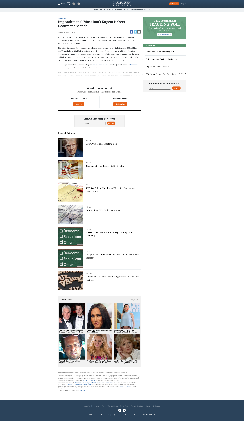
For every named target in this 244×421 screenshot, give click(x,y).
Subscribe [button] (174, 4)
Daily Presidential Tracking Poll (101, 143)
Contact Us (156, 406)
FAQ (103, 406)
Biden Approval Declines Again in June (163, 59)
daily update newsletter (89, 380)
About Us (87, 406)
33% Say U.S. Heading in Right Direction (105, 166)
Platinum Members (125, 386)
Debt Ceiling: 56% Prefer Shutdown (103, 210)
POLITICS (62, 18)
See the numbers (164, 35)
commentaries (109, 383)
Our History (96, 406)
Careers (148, 406)
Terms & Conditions (137, 406)
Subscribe (120, 104)
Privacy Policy (124, 406)
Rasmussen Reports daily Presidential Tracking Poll (89, 383)
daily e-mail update (101, 65)
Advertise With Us (112, 406)
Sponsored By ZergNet (132, 300)
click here (118, 60)
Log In (183, 4)
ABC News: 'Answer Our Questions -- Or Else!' (166, 74)
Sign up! (111, 123)
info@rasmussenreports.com (121, 415)
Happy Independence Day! (157, 66)
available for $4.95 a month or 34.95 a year (79, 384)
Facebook (134, 65)
